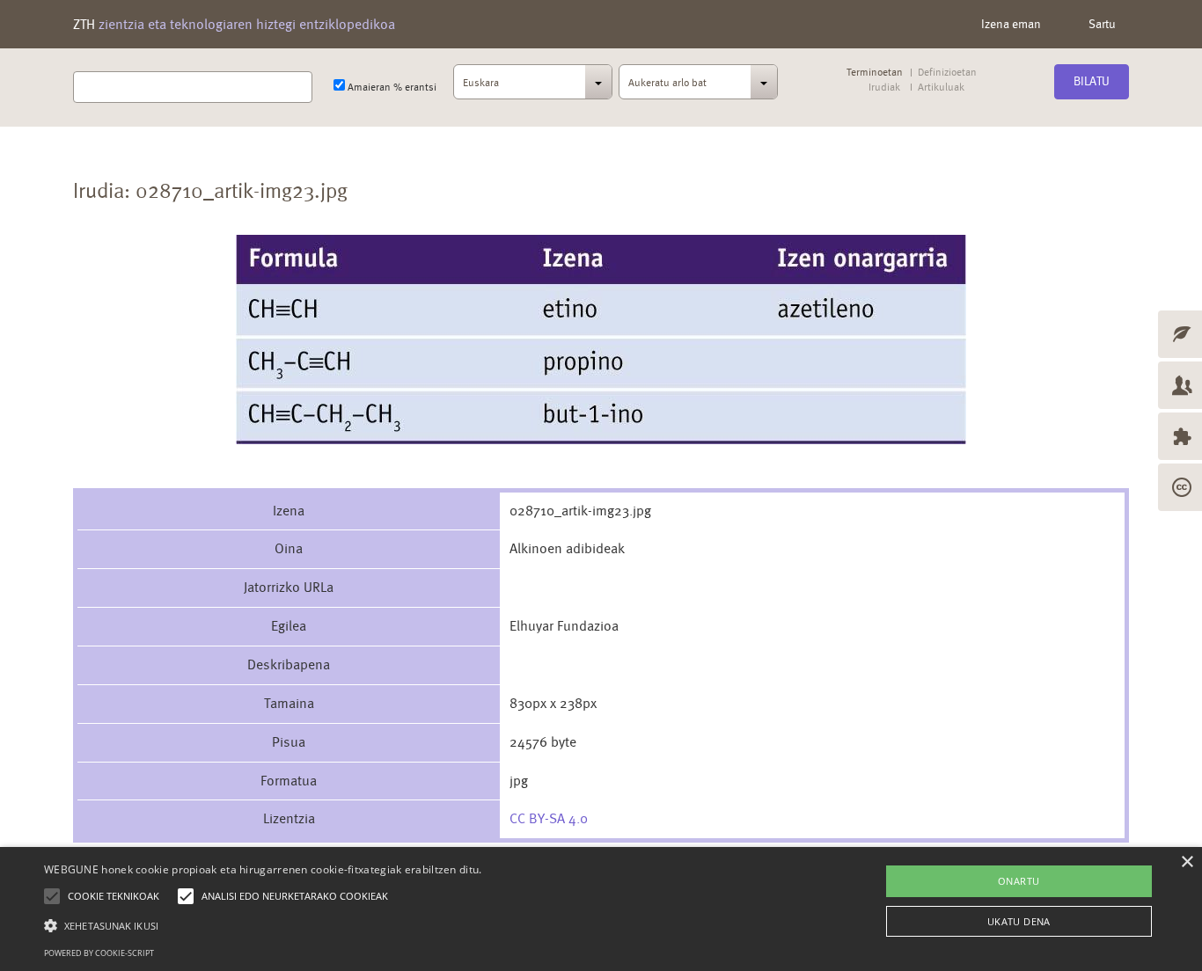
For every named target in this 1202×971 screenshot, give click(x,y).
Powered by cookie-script (99, 953)
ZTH (234, 24)
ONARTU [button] (1018, 880)
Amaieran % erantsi (390, 87)
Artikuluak (941, 87)
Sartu (1102, 24)
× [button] (1186, 862)
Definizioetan (947, 73)
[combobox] (532, 87)
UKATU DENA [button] (1019, 921)
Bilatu (1092, 81)
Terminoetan (875, 73)
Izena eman (1011, 24)
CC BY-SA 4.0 (548, 818)
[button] (263, 924)
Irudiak (884, 87)
